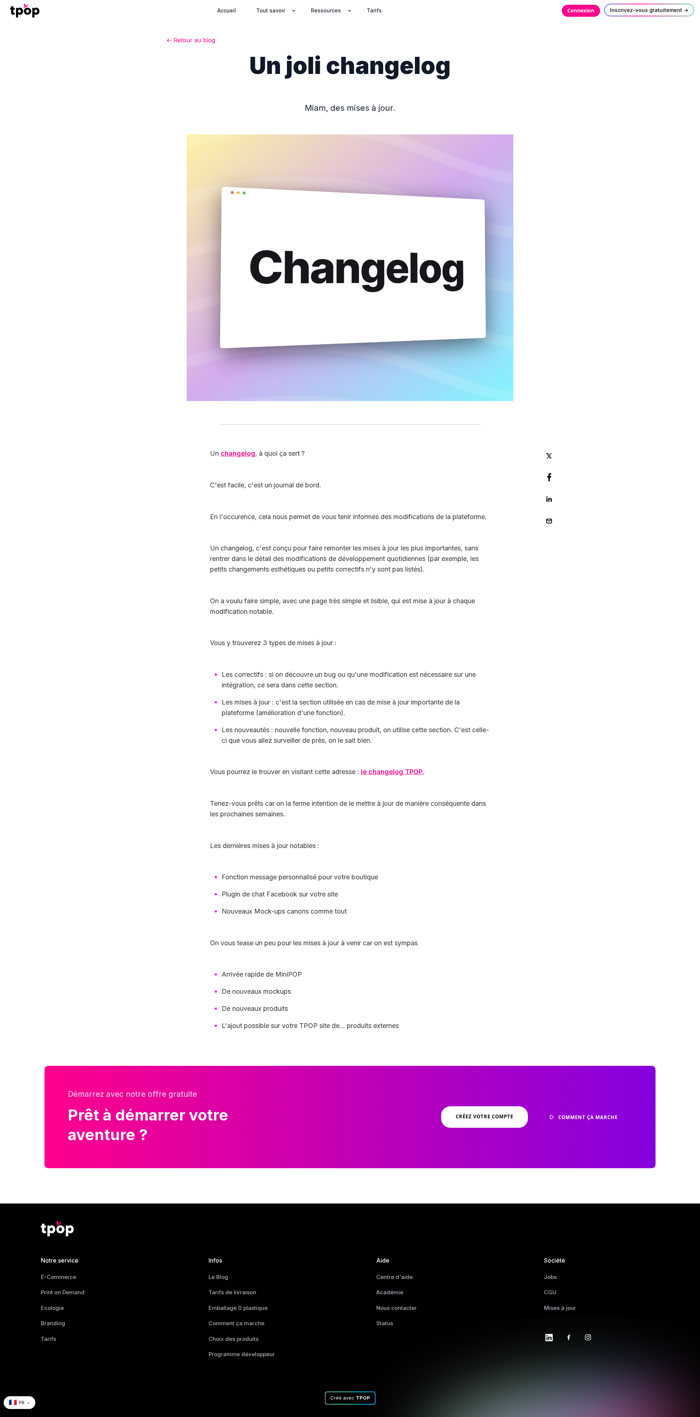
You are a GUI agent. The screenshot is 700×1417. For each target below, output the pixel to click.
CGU (550, 1292)
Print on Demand (63, 1292)
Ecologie (52, 1307)
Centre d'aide (394, 1276)
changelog (238, 453)
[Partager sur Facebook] (549, 477)
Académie (389, 1292)
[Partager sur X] (549, 455)
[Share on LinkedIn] (549, 499)
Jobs (550, 1276)
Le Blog (218, 1276)
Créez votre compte (484, 1116)
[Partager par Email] (549, 521)
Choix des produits (233, 1338)
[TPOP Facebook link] (568, 1337)
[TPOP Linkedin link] (549, 1337)
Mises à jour (560, 1307)
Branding (53, 1323)
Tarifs (48, 1338)
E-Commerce (58, 1276)
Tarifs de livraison (232, 1292)
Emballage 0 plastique (238, 1307)
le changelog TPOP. (392, 772)
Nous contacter (396, 1307)
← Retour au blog (190, 40)
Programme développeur (242, 1354)
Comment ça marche (236, 1323)
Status (384, 1323)
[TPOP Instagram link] (588, 1337)
